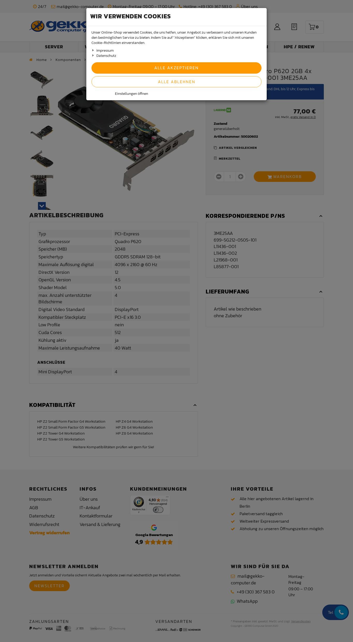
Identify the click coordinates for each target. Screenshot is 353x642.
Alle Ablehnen (176, 82)
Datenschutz (106, 55)
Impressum (105, 50)
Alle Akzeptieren (176, 68)
